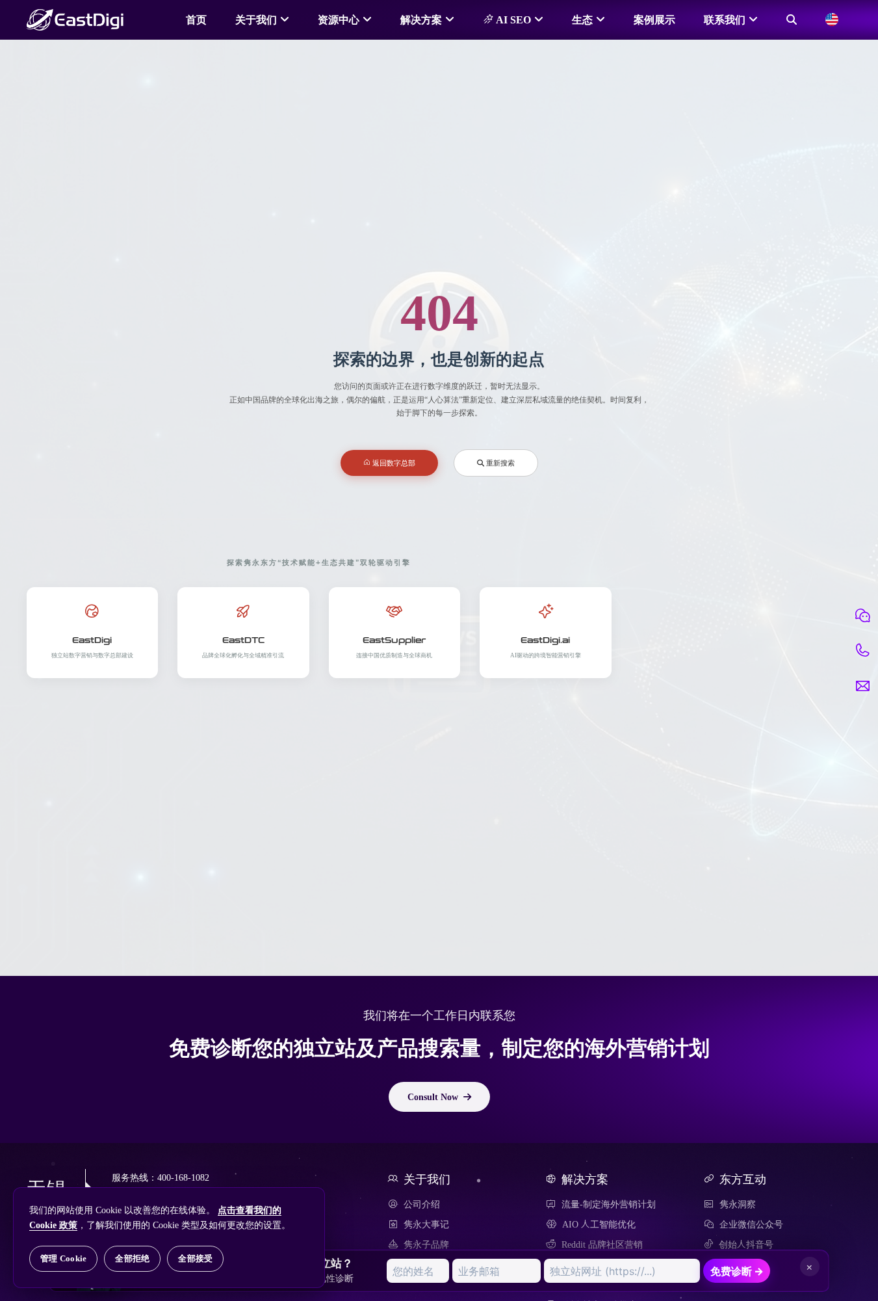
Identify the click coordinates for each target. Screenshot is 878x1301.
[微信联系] (862, 615)
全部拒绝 (132, 1258)
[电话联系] (862, 650)
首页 (196, 19)
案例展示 (654, 19)
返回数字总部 (392, 462)
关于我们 (256, 19)
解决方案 (421, 19)
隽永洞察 (737, 1204)
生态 (582, 19)
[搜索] (791, 20)
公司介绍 (422, 1204)
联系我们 (724, 19)
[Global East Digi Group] (831, 19)
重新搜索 (499, 462)
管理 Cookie (63, 1258)
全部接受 (195, 1258)
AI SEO (512, 19)
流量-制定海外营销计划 (609, 1204)
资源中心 (338, 19)
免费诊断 (737, 1271)
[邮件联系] (862, 686)
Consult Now (432, 1096)
